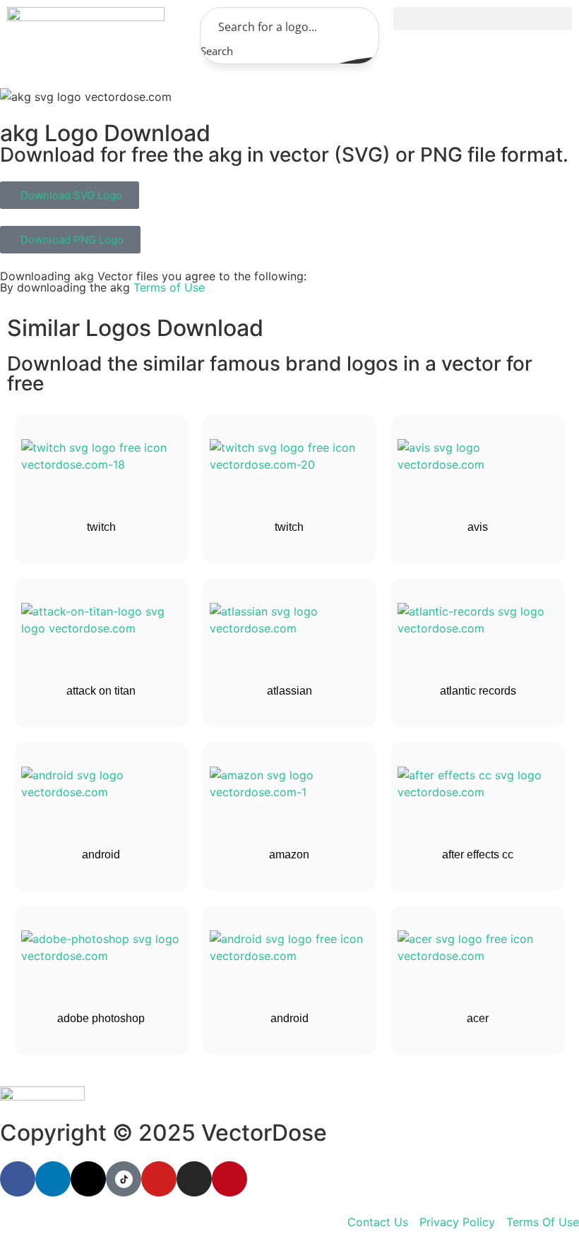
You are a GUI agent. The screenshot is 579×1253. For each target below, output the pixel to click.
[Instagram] (194, 1179)
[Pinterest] (229, 1179)
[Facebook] (17, 1179)
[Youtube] (159, 1179)
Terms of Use (169, 287)
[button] (482, 18)
